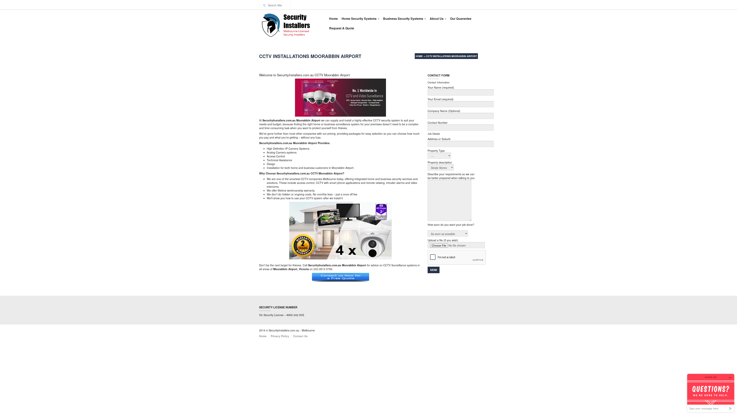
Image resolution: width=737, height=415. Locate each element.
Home (333, 18)
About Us (437, 18)
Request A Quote (341, 28)
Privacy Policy (280, 336)
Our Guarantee (460, 18)
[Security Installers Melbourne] (290, 24)
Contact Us (300, 336)
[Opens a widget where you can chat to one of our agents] (711, 393)
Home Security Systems (359, 18)
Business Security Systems (403, 18)
